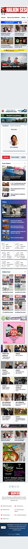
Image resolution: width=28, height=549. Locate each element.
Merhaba (14, 129)
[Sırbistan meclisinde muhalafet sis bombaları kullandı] (5, 221)
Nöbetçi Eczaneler (7, 506)
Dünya (23, 17)
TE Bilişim (18, 534)
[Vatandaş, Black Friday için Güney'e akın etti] (5, 232)
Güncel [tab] (6, 157)
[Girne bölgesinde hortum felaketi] (5, 189)
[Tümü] (25, 272)
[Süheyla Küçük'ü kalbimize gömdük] (5, 194)
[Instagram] (15, 486)
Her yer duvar (19, 355)
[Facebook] (10, 486)
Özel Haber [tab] (15, 157)
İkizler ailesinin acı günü (22, 256)
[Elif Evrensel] (14, 140)
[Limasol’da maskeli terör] (20, 380)
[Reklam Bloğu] (14, 22)
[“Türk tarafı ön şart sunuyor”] (7, 348)
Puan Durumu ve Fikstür (19, 510)
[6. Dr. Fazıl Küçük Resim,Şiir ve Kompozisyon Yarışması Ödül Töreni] (5, 184)
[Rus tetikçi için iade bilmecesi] (20, 397)
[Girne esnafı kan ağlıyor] (5, 237)
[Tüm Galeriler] (25, 163)
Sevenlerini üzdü (10, 265)
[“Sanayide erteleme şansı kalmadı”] (7, 365)
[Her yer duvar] (20, 348)
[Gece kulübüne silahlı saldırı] (7, 411)
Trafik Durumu (6, 509)
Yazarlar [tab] (5, 125)
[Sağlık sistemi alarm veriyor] (7, 380)
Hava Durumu (20, 506)
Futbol (18, 416)
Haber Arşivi (6, 518)
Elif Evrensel (14, 147)
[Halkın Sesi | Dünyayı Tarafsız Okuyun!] (14, 10)
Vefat (7, 244)
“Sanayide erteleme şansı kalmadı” (6, 373)
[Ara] (2, 14)
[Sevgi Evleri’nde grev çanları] (20, 365)
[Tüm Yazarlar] (25, 125)
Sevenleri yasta (23, 247)
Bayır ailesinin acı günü (9, 256)
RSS (4, 527)
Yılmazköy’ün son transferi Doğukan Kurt (20, 420)
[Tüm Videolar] (25, 202)
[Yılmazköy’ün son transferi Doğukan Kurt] (20, 411)
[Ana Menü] (4, 14)
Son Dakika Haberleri (21, 515)
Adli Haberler (6, 402)
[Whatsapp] (18, 486)
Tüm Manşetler (6, 515)
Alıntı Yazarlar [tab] (15, 125)
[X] (12, 486)
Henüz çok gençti (9, 247)
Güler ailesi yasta (23, 265)
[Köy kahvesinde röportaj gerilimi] (7, 397)
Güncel (3, 17)
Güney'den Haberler (13, 17)
